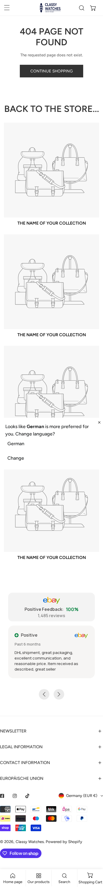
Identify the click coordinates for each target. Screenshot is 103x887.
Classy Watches (30, 841)
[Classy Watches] (50, 7)
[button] (93, 8)
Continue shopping (51, 71)
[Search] (81, 8)
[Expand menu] (7, 7)
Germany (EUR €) (81, 795)
